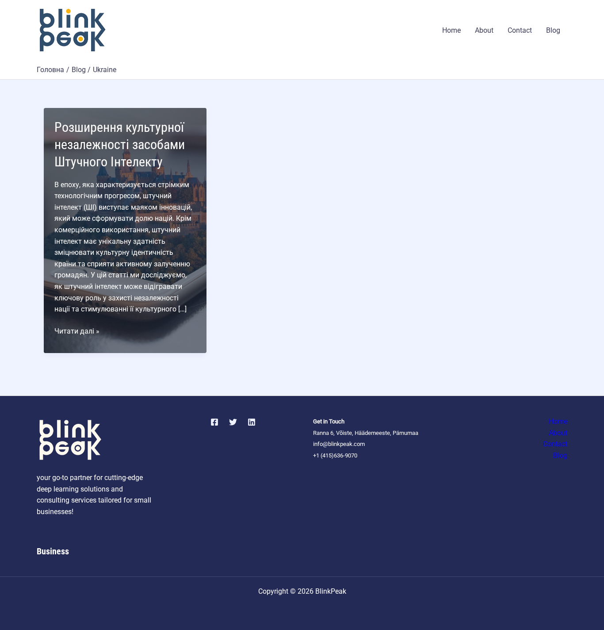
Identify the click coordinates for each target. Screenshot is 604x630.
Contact (520, 30)
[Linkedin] (252, 422)
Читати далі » (76, 332)
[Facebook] (214, 422)
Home (451, 30)
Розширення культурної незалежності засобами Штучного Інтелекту (119, 144)
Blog (553, 30)
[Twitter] (233, 422)
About (484, 30)
